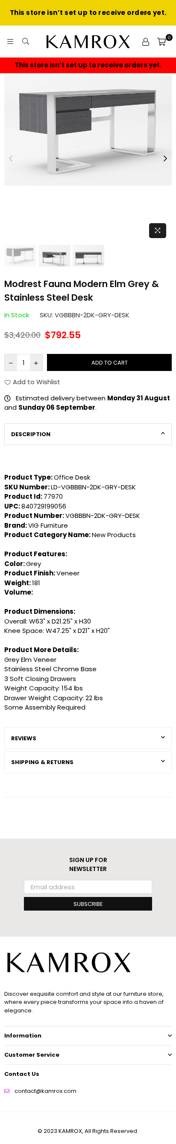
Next (165, 158)
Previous (10, 158)
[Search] (25, 41)
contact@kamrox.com (45, 1091)
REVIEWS (23, 738)
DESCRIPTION (30, 434)
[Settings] (145, 41)
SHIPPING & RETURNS (42, 762)
